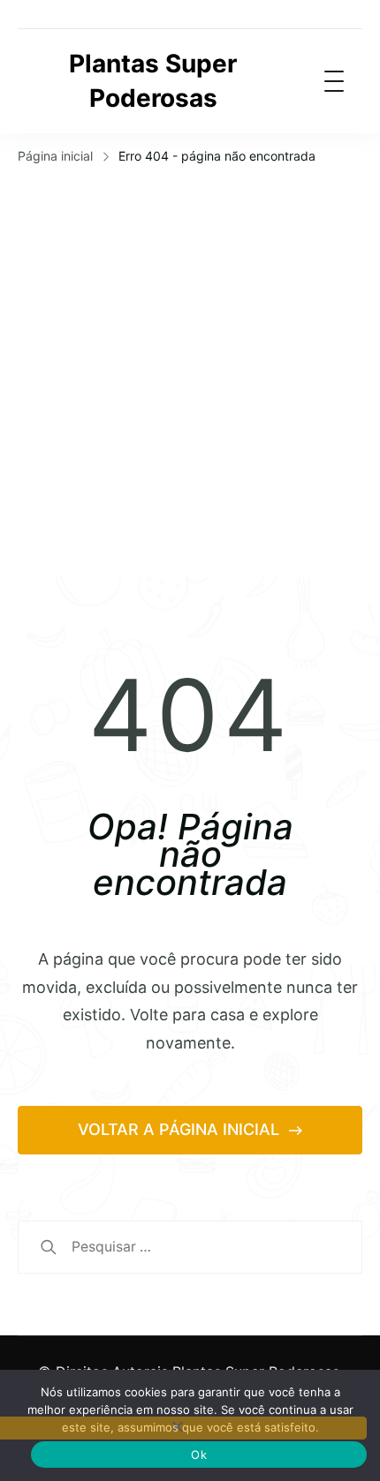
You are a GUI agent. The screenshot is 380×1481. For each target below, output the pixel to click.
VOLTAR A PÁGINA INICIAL (181, 1129)
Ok (199, 1454)
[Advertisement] (190, 369)
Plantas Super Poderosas (153, 81)
